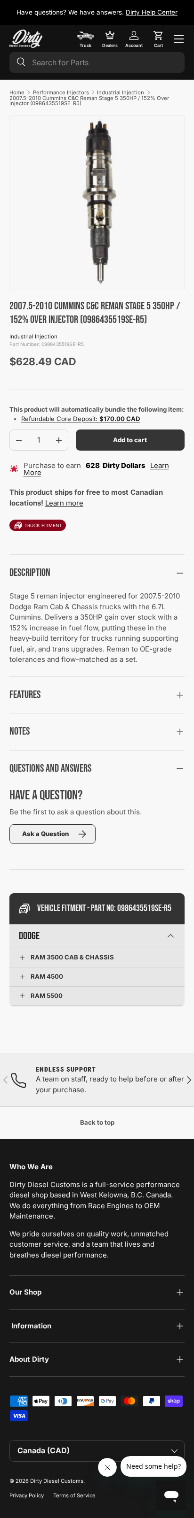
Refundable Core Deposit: (80, 418)
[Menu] (179, 39)
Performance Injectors (61, 92)
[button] (158, 39)
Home (16, 92)
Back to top (97, 1122)
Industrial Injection (120, 92)
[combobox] (97, 62)
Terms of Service (74, 1495)
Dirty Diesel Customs (56, 1481)
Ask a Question (45, 833)
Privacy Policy (26, 1495)
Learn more (64, 502)
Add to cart (130, 440)
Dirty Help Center (152, 12)
